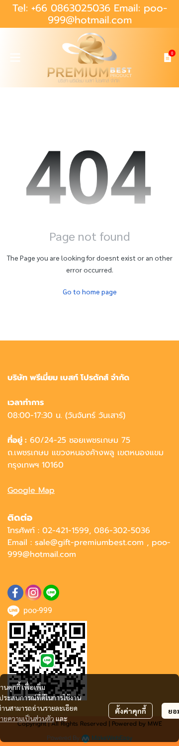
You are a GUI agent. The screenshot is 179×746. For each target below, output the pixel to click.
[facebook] (15, 593)
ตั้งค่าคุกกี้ (130, 710)
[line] (51, 593)
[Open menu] (15, 58)
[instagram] (33, 593)
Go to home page (90, 291)
